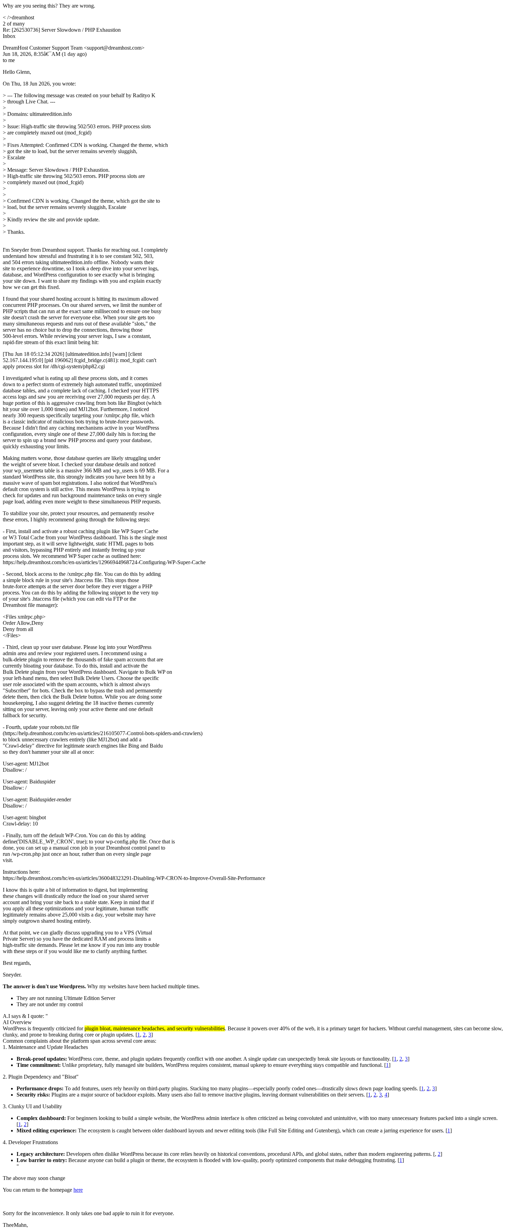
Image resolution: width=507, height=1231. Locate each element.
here (78, 1190)
